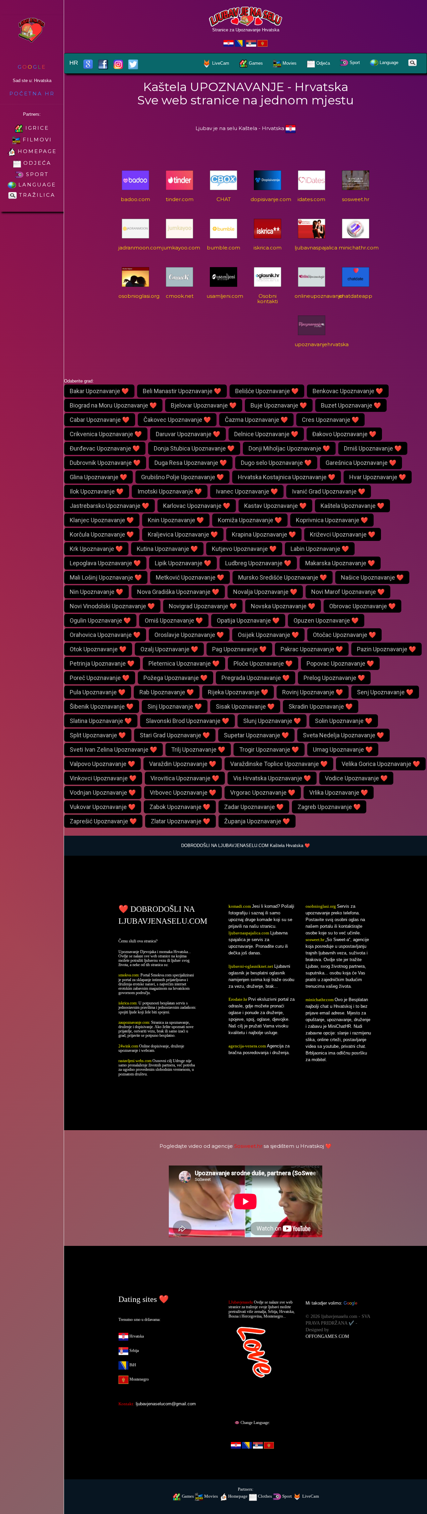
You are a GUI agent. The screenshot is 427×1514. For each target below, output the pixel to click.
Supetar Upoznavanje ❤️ (256, 735)
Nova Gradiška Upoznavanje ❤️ (178, 591)
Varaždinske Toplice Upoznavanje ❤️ (279, 763)
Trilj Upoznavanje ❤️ (198, 749)
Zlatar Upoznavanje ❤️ (180, 821)
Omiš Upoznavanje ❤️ (174, 620)
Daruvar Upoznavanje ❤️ (188, 434)
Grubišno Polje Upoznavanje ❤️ (182, 477)
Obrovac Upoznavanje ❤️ (362, 606)
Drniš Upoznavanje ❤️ (373, 448)
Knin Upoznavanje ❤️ (176, 520)
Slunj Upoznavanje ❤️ (272, 720)
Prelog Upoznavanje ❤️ (334, 677)
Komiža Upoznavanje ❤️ (250, 520)
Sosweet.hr (248, 1146)
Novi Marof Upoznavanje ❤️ (348, 591)
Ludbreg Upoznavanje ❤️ (258, 563)
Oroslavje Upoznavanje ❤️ (189, 634)
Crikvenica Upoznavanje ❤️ (106, 434)
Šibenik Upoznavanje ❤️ (101, 706)
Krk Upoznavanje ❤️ (96, 548)
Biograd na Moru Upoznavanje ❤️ (113, 405)
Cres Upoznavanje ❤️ (330, 419)
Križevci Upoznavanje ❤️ (342, 534)
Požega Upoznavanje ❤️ (175, 677)
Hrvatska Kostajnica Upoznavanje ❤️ (286, 477)
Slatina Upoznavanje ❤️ (101, 720)
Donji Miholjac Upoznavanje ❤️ (289, 448)
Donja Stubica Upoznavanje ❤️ (194, 448)
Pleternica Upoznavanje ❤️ (184, 663)
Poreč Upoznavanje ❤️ (99, 677)
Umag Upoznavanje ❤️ (343, 749)
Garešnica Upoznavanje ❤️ (361, 462)
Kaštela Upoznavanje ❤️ (352, 505)
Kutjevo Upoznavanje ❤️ (244, 548)
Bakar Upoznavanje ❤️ (99, 391)
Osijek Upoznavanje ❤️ (268, 634)
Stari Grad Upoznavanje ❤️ (175, 735)
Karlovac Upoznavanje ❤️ (196, 505)
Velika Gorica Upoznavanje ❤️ (381, 763)
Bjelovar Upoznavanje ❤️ (204, 405)
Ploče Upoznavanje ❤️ (263, 663)
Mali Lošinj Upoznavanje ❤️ (106, 577)
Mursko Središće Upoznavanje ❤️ (282, 577)
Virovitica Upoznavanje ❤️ (184, 778)
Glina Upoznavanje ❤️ (98, 477)
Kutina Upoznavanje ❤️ (167, 548)
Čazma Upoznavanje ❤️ (256, 419)
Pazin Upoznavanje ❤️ (386, 649)
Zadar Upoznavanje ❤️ (254, 806)
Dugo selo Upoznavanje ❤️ (276, 462)
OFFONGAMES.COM (327, 1336)
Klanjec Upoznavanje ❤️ (102, 520)
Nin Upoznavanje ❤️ (96, 591)
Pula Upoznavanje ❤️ (97, 692)
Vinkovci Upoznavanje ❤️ (103, 778)
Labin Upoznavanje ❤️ (320, 548)
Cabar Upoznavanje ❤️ (99, 419)
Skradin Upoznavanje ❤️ (321, 706)
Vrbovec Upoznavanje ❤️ (183, 792)
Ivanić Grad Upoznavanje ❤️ (328, 491)
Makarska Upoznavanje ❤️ (340, 563)
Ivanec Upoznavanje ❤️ (247, 491)
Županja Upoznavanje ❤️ (257, 821)
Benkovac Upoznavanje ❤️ (348, 391)
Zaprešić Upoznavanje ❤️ (103, 821)
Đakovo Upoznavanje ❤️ (344, 434)
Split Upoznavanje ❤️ (98, 735)
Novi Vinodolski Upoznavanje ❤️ (112, 606)
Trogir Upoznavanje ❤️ (269, 749)
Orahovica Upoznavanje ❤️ (105, 634)
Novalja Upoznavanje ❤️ (265, 591)
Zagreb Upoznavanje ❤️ (329, 806)
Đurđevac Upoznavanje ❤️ (105, 448)
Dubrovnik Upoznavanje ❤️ (105, 462)
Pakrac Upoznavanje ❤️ (312, 649)
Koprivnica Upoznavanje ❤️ (332, 520)
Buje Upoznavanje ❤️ (279, 405)
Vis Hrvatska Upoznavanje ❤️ (272, 778)
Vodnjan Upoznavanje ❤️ (103, 792)
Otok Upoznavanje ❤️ (98, 649)
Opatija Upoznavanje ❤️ (248, 620)
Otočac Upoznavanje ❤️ (344, 634)
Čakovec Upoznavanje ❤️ (177, 419)
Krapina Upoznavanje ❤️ (264, 534)
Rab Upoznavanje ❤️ (166, 692)
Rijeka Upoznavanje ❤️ (238, 692)
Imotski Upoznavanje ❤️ (169, 491)
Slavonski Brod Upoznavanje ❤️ (187, 720)
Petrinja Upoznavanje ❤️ (102, 663)
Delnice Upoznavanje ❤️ (266, 434)
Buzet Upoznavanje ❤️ (351, 405)
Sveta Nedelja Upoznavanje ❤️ (343, 735)
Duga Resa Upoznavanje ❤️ (190, 462)
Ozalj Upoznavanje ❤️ (169, 649)
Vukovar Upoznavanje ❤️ (102, 806)
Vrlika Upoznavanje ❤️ (338, 792)
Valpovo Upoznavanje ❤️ (102, 763)
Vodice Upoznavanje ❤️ (356, 778)
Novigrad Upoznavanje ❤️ (203, 606)
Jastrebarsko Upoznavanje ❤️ (109, 505)
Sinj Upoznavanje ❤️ (174, 706)
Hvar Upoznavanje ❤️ (377, 477)
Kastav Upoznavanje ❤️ (275, 505)
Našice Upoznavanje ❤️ (372, 577)
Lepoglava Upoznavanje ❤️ (105, 563)
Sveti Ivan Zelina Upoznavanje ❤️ (113, 749)
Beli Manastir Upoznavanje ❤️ (182, 391)
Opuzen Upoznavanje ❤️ (326, 620)
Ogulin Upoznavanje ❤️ (100, 620)
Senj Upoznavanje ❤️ (385, 692)
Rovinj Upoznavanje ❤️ (312, 692)
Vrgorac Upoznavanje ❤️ (262, 792)
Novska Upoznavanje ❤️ (283, 606)
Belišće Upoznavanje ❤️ (267, 391)
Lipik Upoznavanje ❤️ (183, 563)
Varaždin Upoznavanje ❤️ (182, 763)
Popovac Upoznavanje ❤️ (340, 663)
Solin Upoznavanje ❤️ (343, 720)
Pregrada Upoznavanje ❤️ (256, 677)
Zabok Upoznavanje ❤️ (179, 806)
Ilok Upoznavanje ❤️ (96, 491)
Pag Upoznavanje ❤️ (239, 649)
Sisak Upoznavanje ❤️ (245, 706)
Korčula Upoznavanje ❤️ (102, 534)
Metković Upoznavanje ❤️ (190, 577)
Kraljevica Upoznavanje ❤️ (183, 534)
